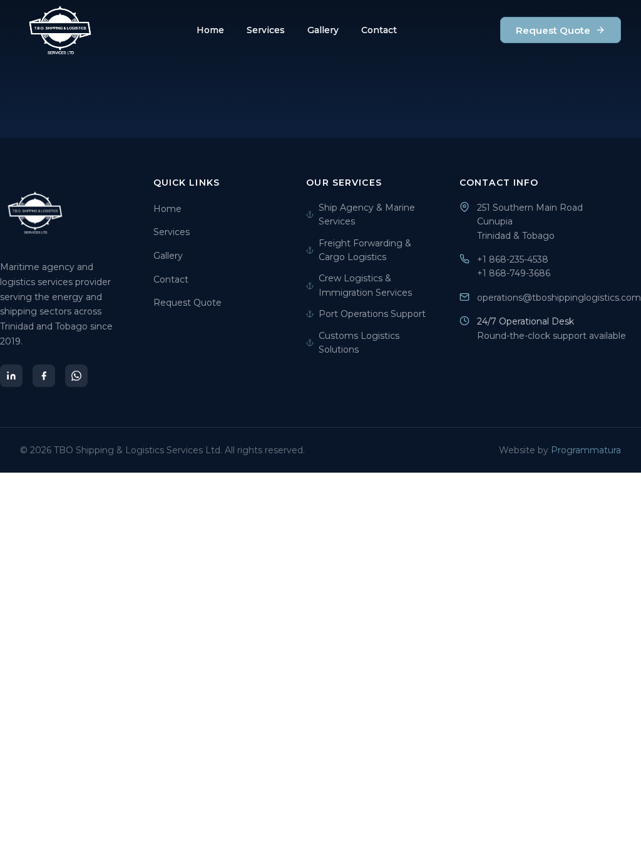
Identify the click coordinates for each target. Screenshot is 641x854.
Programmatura (586, 450)
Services (266, 30)
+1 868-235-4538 (512, 259)
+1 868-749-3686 (513, 273)
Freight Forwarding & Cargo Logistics (365, 250)
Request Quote (553, 30)
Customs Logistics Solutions (359, 342)
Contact (379, 30)
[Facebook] (44, 375)
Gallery (323, 30)
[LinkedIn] (11, 375)
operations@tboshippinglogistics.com (559, 297)
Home (210, 30)
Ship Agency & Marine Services (367, 214)
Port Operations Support (372, 313)
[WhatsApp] (76, 375)
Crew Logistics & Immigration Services (365, 285)
